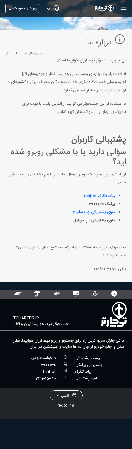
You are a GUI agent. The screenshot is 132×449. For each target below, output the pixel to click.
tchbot (49, 371)
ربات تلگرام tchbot (99, 196)
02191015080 (45, 378)
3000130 (48, 364)
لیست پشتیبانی (87, 358)
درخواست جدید (43, 358)
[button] (123, 8)
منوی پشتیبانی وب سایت (94, 212)
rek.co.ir (64, 405)
